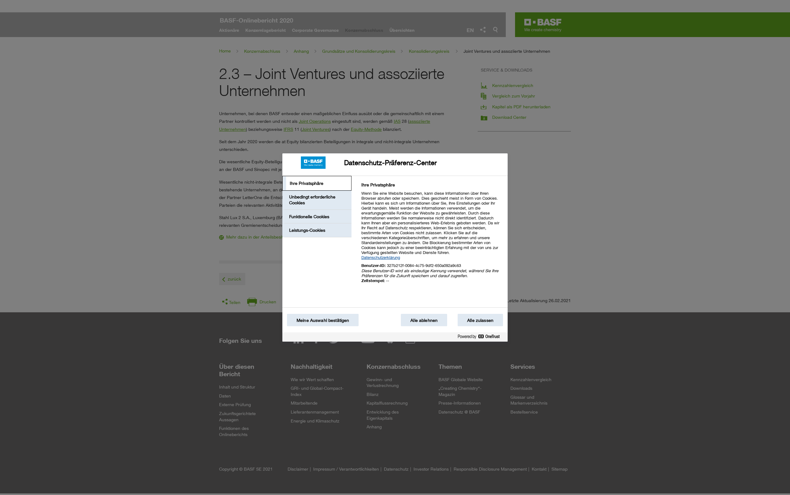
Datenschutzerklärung (380, 257)
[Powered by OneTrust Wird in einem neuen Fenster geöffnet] (481, 338)
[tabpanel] (431, 236)
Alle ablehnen (424, 320)
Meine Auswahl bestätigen (323, 320)
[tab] (317, 183)
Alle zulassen (480, 320)
